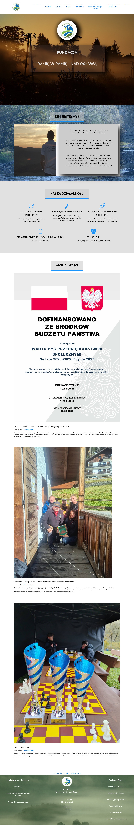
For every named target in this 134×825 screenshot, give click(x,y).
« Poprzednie (58, 773)
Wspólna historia (115, 806)
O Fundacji (48, 6)
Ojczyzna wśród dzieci (116, 793)
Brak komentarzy (29, 429)
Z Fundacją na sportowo (116, 799)
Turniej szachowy (21, 747)
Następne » (76, 773)
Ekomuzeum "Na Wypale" (80, 6)
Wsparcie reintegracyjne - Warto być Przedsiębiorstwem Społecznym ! (44, 582)
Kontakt (127, 5)
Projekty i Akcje (68, 6)
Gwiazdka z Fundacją (115, 787)
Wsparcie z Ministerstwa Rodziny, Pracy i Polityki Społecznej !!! (41, 427)
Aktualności (36, 5)
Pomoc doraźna (116, 812)
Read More (17, 439)
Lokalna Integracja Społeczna (116, 819)
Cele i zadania (58, 6)
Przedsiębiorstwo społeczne (113, 6)
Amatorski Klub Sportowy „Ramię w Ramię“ (95, 6)
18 (71, 773)
